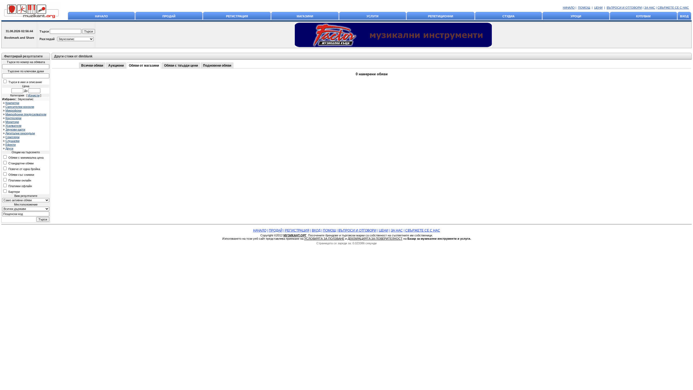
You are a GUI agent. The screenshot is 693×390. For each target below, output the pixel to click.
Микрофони (13, 110)
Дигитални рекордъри (20, 133)
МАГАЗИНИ (305, 16)
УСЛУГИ (372, 16)
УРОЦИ (576, 16)
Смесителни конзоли (19, 106)
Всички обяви (92, 65)
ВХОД (684, 16)
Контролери (13, 118)
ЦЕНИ (598, 7)
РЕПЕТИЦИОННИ (440, 16)
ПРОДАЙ (168, 16)
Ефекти (10, 144)
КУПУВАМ (643, 16)
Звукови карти (15, 129)
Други (9, 148)
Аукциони (116, 65)
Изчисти (34, 95)
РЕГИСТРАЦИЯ (237, 16)
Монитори (12, 121)
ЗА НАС (649, 7)
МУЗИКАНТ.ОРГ (294, 235)
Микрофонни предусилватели (25, 114)
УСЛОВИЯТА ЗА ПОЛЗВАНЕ (324, 238)
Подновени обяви (217, 65)
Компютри (12, 103)
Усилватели (13, 125)
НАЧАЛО (569, 7)
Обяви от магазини (144, 65)
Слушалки (12, 140)
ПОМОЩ (584, 7)
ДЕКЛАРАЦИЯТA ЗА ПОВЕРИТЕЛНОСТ (375, 238)
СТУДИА (508, 16)
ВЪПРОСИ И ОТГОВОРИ (624, 7)
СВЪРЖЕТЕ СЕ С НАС (673, 7)
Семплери (12, 137)
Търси (44, 31)
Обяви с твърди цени (181, 65)
